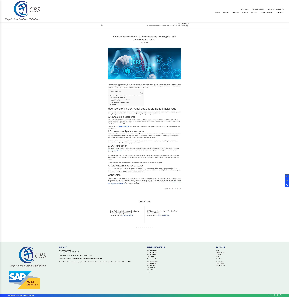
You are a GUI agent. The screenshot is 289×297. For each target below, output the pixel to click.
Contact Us (280, 12)
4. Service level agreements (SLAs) (120, 102)
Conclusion (113, 104)
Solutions (235, 12)
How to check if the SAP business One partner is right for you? (126, 95)
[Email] (180, 188)
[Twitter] (172, 188)
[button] (287, 185)
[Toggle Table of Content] (141, 93)
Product (244, 12)
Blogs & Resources (266, 12)
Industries (254, 12)
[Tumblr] (175, 188)
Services (225, 12)
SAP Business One (124, 126)
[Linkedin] (178, 188)
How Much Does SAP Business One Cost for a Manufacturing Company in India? (125, 212)
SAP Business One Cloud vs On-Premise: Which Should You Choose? (162, 212)
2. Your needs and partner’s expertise (121, 99)
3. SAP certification (116, 100)
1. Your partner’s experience (118, 97)
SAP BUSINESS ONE (183, 23)
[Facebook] (170, 188)
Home (217, 12)
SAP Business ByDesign (115, 150)
